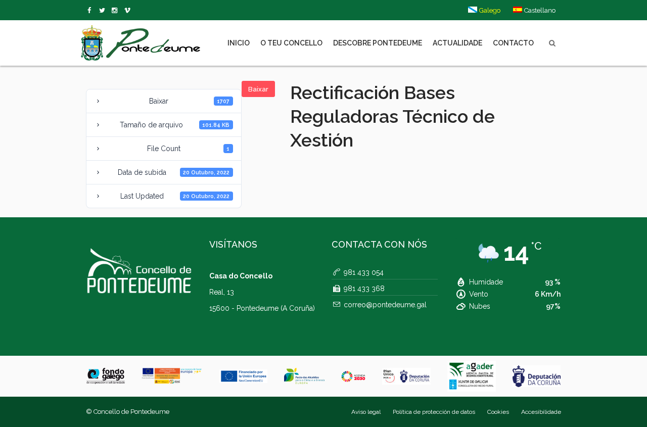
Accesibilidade (541, 411)
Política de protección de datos (434, 411)
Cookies (498, 411)
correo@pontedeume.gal (385, 305)
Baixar (258, 89)
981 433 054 (364, 272)
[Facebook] (91, 11)
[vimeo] (104, 11)
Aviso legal (366, 411)
